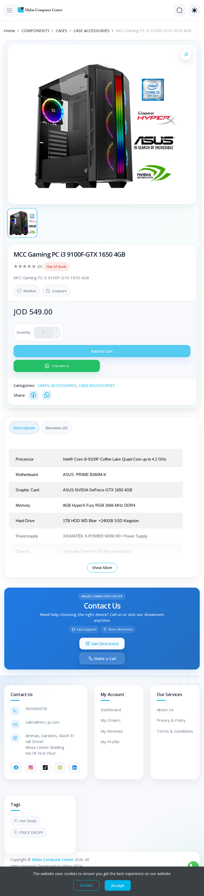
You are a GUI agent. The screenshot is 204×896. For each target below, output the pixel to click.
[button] (9, 10)
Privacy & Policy (171, 720)
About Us (165, 709)
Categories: (24, 385)
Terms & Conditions (175, 731)
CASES (61, 30)
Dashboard (111, 709)
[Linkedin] (74, 767)
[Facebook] (33, 395)
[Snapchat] (59, 767)
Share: (20, 395)
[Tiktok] (45, 767)
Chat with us (60, 366)
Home (9, 30)
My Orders (111, 720)
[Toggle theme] (194, 10)
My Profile (110, 741)
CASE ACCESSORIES (91, 30)
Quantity (23, 332)
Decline (86, 885)
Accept (117, 885)
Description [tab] (24, 427)
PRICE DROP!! (31, 832)
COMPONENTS (35, 30)
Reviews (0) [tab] (56, 427)
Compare (59, 291)
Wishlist (29, 291)
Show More (102, 567)
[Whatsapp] (47, 395)
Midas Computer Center (53, 859)
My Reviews (112, 731)
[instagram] (30, 767)
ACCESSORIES (64, 385)
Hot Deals (28, 820)
